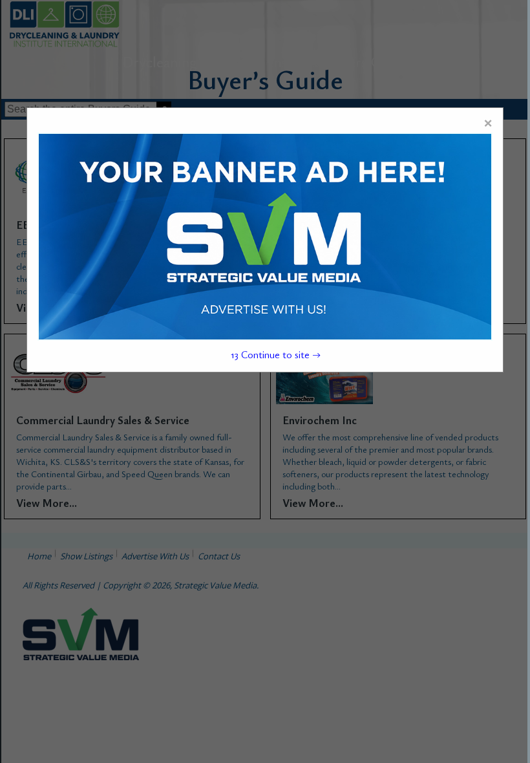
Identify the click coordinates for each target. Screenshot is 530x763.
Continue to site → (275, 354)
